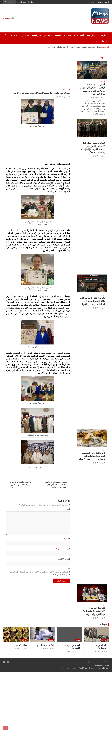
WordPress (83, 668)
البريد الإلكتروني (63, 549)
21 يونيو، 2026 (101, 618)
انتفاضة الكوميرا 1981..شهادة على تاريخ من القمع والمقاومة (94, 611)
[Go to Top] (5, 728)
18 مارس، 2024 (75, 651)
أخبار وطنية (102, 35)
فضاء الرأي (24, 35)
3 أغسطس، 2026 (99, 97)
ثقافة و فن (48, 35)
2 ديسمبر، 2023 (22, 648)
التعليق (66, 509)
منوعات (14, 35)
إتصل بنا (31, 2)
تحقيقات (67, 35)
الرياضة (58, 35)
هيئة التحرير (21, 2)
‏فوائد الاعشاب (21, 645)
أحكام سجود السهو (45, 645)
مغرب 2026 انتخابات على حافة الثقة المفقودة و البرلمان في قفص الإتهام (92, 300)
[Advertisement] (38, 69)
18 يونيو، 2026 (102, 651)
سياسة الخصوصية (102, 665)
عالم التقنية (36, 35)
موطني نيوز (104, 25)
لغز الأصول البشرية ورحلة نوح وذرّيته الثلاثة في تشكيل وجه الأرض (20, 484)
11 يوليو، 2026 (101, 308)
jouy (58, 97)
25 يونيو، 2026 (101, 462)
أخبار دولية (91, 35)
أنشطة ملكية (79, 35)
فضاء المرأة (102, 41)
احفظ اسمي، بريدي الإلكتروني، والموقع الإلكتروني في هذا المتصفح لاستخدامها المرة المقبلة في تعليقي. (40, 573)
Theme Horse (103, 668)
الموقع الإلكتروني (63, 559)
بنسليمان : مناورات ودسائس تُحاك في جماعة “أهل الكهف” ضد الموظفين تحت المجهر (54, 484)
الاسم (67, 539)
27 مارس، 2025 (65, 97)
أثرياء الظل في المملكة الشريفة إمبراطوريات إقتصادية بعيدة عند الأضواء (92, 456)
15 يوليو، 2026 (101, 156)
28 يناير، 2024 (49, 648)
